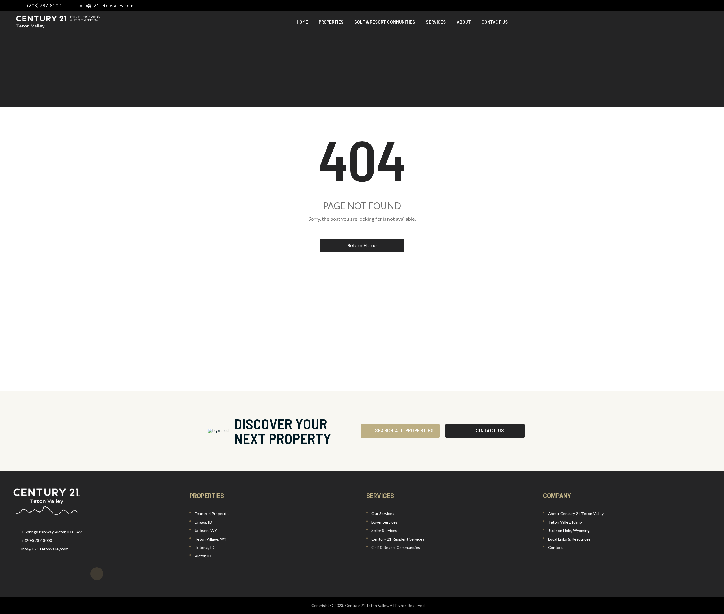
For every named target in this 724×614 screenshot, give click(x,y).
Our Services (382, 513)
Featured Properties (212, 513)
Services (436, 22)
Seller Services (384, 530)
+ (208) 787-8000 (36, 540)
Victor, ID (203, 556)
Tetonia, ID (204, 547)
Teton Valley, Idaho (565, 522)
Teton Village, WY (211, 539)
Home (302, 22)
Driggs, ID (203, 522)
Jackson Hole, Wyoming (569, 530)
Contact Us (495, 22)
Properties (331, 22)
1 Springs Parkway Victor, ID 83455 (52, 531)
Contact (555, 547)
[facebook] (96, 573)
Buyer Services (384, 522)
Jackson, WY (206, 530)
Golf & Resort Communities (384, 22)
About (464, 22)
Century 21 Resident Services (397, 539)
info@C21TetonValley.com (44, 548)
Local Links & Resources (569, 539)
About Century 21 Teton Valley (576, 513)
